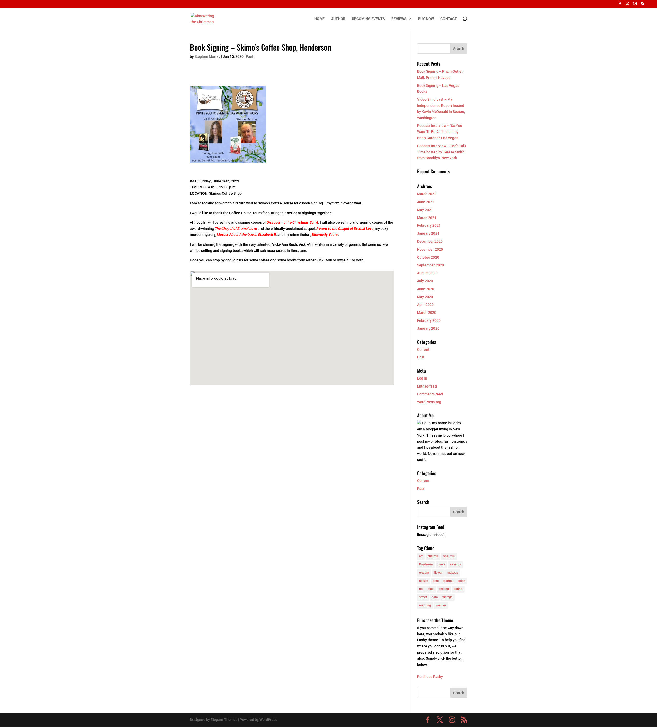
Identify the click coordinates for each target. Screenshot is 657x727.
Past (249, 56)
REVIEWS (399, 19)
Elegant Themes (224, 719)
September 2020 (430, 265)
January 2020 (428, 328)
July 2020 (425, 281)
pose (461, 581)
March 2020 (426, 312)
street (423, 597)
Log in (422, 378)
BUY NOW (426, 19)
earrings (455, 564)
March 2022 (426, 194)
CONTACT (448, 19)
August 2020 (427, 273)
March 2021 (426, 218)
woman (441, 605)
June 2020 (425, 289)
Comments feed (430, 394)
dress (441, 564)
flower (438, 572)
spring (458, 589)
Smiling (444, 589)
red (421, 589)
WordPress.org (429, 402)
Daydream (426, 564)
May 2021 (425, 210)
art (421, 556)
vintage (447, 597)
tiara (435, 597)
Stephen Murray (207, 56)
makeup (452, 572)
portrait (448, 581)
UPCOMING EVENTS (368, 19)
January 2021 (428, 233)
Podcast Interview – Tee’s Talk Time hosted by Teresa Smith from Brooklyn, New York (441, 152)
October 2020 (428, 257)
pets (436, 581)
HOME (319, 19)
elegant (424, 572)
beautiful (449, 556)
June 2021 (425, 202)
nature (423, 581)
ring (431, 589)
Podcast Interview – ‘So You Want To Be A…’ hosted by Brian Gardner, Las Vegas (439, 132)
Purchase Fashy (430, 677)
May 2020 (425, 297)
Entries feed (427, 386)
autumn (433, 556)
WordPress (268, 719)
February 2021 (429, 225)
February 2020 (429, 320)
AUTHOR (338, 19)
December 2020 (430, 241)
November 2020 (430, 249)
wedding (425, 605)
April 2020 (425, 305)
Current (423, 349)
